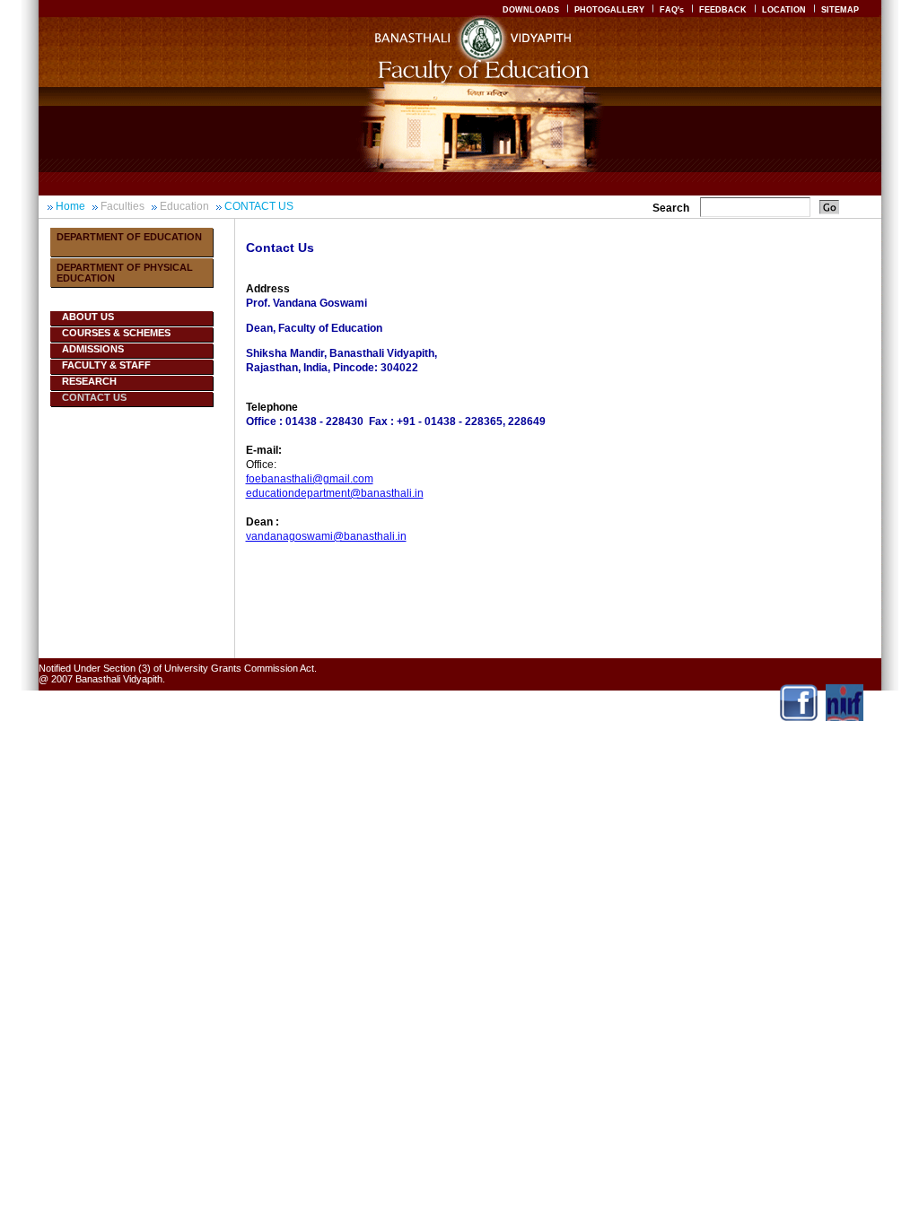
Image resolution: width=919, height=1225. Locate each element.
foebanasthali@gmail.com (309, 479)
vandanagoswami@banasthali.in (326, 536)
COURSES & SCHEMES (116, 332)
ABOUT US (88, 316)
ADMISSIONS (93, 348)
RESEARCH (89, 381)
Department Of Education (129, 236)
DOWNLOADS (531, 9)
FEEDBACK (723, 9)
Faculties (122, 206)
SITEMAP (840, 9)
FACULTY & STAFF (106, 365)
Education (184, 206)
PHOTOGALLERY (609, 9)
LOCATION (784, 9)
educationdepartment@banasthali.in (335, 493)
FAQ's (672, 9)
